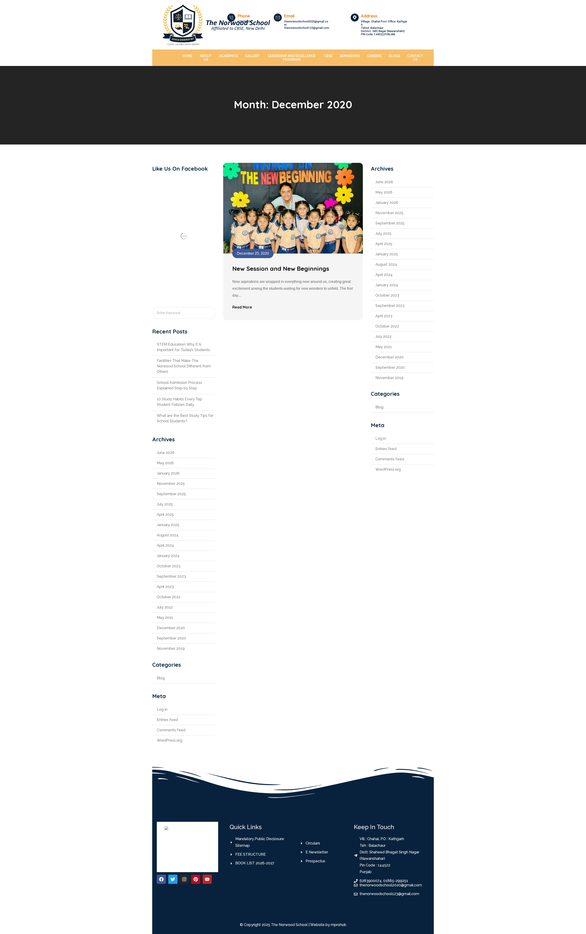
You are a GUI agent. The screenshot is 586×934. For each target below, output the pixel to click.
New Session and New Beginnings (280, 268)
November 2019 (171, 648)
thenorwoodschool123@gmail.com (306, 28)
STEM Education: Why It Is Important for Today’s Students (183, 347)
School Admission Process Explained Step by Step (179, 385)
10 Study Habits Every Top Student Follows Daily (179, 402)
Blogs (394, 56)
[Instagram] (184, 879)
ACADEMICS (228, 56)
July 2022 (165, 607)
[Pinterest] (195, 879)
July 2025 (165, 504)
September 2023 (171, 576)
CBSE (328, 56)
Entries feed (167, 720)
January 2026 (168, 473)
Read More (242, 307)
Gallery (252, 56)
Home (187, 56)
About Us (206, 57)
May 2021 (165, 617)
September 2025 (171, 494)
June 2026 (165, 453)
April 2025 (165, 514)
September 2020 (171, 638)
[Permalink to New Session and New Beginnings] (293, 208)
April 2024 (165, 545)
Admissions (350, 56)
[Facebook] (161, 879)
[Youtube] (207, 879)
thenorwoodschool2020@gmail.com (306, 23)
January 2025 (168, 525)
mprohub (338, 925)
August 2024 (168, 535)
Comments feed (171, 730)
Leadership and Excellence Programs (291, 57)
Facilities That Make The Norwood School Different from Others (184, 366)
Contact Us (415, 57)
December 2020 (171, 628)
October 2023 (168, 566)
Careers (374, 56)
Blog (161, 678)
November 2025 (171, 483)
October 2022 (168, 597)
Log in (162, 709)
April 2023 (165, 586)
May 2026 (165, 463)
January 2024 (168, 556)
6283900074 (245, 23)
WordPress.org (169, 740)
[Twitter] (172, 879)
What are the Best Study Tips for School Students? (185, 418)
